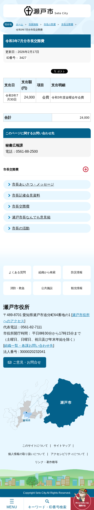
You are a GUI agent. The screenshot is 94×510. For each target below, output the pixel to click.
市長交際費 (67, 24)
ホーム (19, 24)
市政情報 (33, 24)
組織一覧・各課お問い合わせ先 (28, 345)
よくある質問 (17, 272)
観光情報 (76, 288)
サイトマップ (62, 445)
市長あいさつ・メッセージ (33, 184)
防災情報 (76, 272)
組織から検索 (47, 272)
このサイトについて (35, 445)
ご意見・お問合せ (27, 362)
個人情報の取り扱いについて (26, 454)
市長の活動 (21, 228)
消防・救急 (17, 288)
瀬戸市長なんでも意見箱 (31, 217)
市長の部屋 (50, 24)
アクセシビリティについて (68, 454)
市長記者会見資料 (26, 195)
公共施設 (47, 288)
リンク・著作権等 (46, 462)
